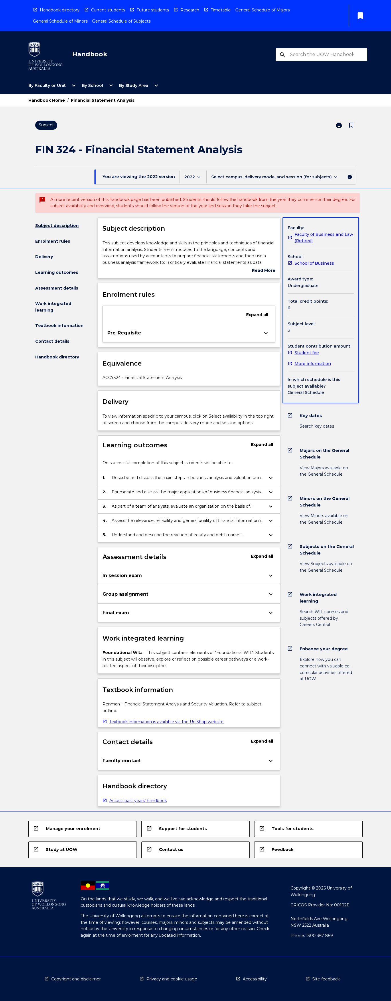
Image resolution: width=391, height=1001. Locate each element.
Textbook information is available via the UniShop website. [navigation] (166, 721)
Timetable (221, 10)
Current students (108, 10)
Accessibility (255, 979)
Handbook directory (60, 10)
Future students (153, 10)
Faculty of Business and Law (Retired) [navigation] (324, 238)
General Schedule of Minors (60, 21)
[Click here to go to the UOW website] (45, 57)
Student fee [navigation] (307, 352)
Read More (263, 271)
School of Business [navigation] (314, 263)
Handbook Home (46, 100)
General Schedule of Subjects (121, 21)
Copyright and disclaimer (76, 979)
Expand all (257, 314)
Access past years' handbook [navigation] (138, 800)
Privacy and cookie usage (171, 979)
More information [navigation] (313, 363)
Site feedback (326, 979)
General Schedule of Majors (262, 10)
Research (189, 10)
